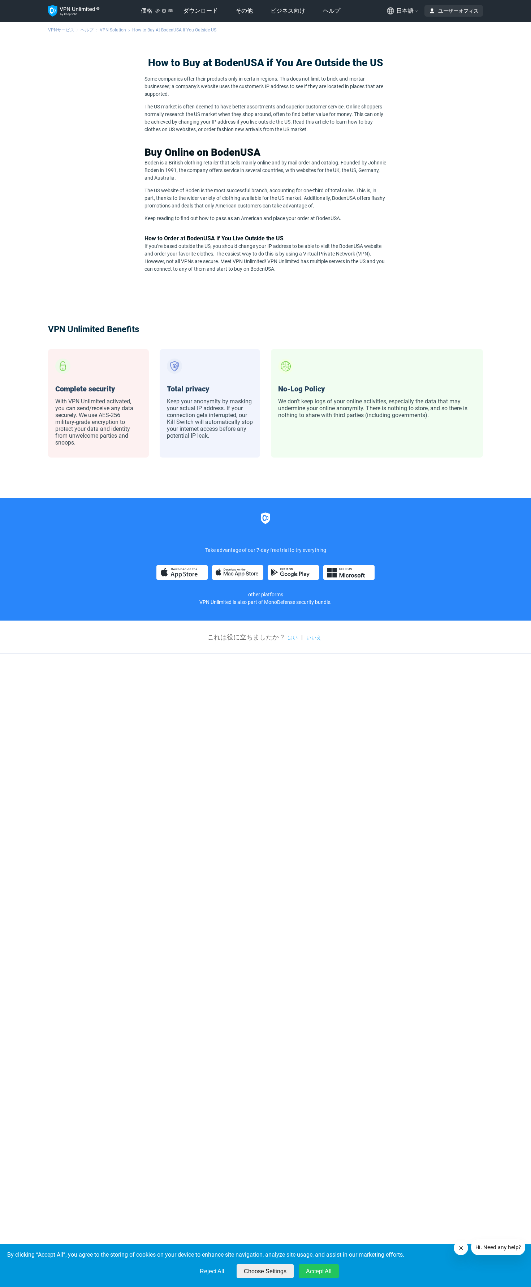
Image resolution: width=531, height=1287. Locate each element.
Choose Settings (265, 1271)
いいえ (313, 637)
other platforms (265, 594)
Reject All (212, 1271)
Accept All (319, 1271)
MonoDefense (279, 602)
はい (293, 637)
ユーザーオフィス (458, 11)
